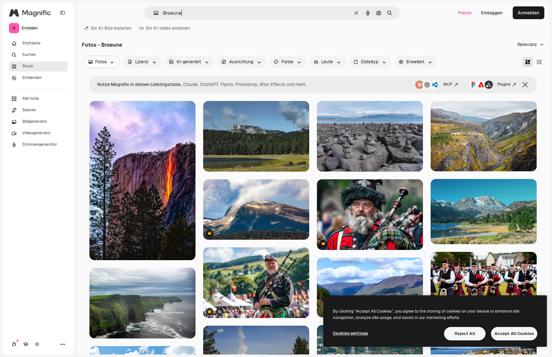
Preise (464, 13)
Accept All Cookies (514, 333)
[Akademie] (25, 344)
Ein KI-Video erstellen (168, 28)
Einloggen (491, 13)
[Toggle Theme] (37, 344)
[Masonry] (528, 62)
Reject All (465, 333)
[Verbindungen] (14, 344)
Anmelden (528, 13)
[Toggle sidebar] (62, 13)
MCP (447, 84)
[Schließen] (525, 85)
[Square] (539, 62)
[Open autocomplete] (153, 13)
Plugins (503, 84)
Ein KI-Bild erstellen (111, 28)
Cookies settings (350, 333)
